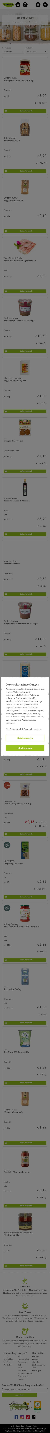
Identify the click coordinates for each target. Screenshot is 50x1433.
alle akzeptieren (25, 748)
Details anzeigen (25, 738)
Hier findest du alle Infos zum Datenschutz (24, 729)
